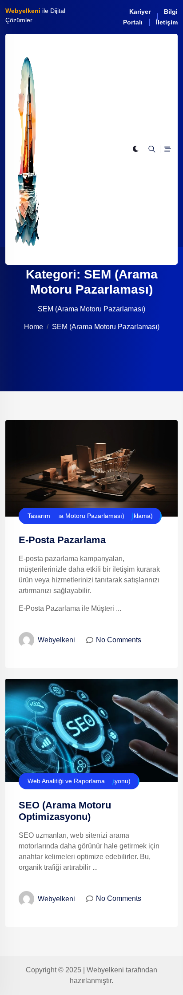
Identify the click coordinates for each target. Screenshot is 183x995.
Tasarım (39, 515)
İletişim (167, 22)
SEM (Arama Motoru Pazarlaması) (76, 515)
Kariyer (140, 11)
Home (33, 326)
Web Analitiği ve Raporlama (66, 780)
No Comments (118, 640)
